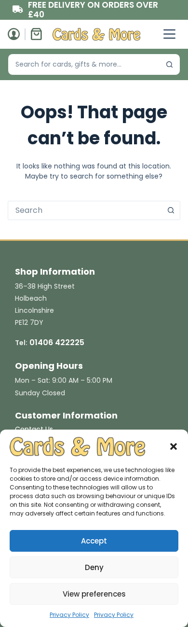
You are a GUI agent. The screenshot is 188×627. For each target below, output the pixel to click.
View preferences (94, 594)
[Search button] (169, 64)
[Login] (14, 34)
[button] (173, 446)
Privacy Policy (69, 615)
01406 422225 (56, 342)
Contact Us (34, 429)
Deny (94, 567)
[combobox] (84, 64)
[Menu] (169, 34)
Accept (94, 541)
